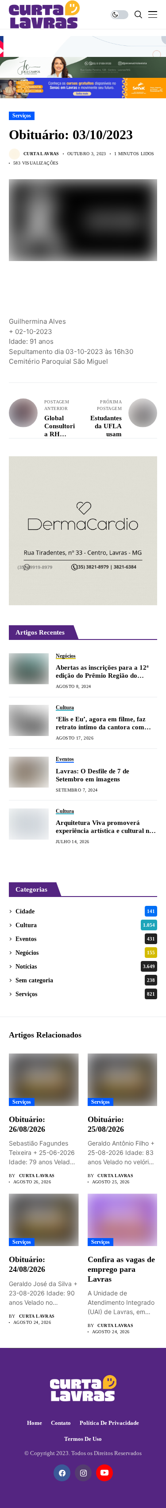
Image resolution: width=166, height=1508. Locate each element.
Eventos (85, 939)
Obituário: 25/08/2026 (106, 1124)
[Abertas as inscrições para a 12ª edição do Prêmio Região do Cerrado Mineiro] (29, 668)
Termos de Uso (83, 1439)
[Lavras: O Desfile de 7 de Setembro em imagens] (29, 772)
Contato (61, 1423)
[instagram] (83, 1472)
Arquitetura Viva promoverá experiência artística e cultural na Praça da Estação (104, 827)
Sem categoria (85, 980)
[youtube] (104, 1472)
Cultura (85, 925)
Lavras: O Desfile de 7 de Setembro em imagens (92, 775)
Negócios (85, 952)
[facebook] (62, 1472)
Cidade (85, 911)
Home (34, 1423)
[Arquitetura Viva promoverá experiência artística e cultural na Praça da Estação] (29, 824)
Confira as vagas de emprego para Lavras (121, 1269)
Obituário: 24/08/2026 (27, 1264)
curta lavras (41, 153)
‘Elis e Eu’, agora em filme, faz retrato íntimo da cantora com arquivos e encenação (101, 723)
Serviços (21, 116)
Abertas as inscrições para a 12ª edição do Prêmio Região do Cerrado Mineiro (102, 672)
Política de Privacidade (109, 1423)
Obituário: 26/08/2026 (27, 1124)
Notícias (85, 966)
